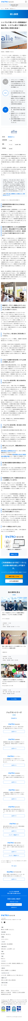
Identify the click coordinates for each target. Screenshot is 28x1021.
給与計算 (10, 148)
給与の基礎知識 (10, 943)
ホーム (2, 8)
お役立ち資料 (3, 943)
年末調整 (6, 929)
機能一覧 (2, 929)
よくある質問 (9, 948)
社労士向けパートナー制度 (6, 963)
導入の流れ (3, 934)
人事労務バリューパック (11, 975)
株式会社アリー (11, 136)
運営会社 (2, 990)
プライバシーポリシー (15, 990)
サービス (10, 144)
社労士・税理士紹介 (12, 979)
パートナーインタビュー (5, 965)
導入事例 (6, 8)
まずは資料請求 (14, 581)
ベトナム (5, 984)
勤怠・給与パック (20, 975)
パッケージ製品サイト (14, 835)
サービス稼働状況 (12, 970)
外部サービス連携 (4, 979)
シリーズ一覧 (3, 975)
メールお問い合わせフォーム (14, 904)
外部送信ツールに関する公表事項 (18, 992)
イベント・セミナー (4, 939)
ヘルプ (13, 948)
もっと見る (14, 699)
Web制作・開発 (18, 144)
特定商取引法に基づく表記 (6, 994)
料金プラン (3, 958)
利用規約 (7, 990)
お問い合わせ (3, 948)
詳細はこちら (14, 554)
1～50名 (10, 140)
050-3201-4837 (14, 5)
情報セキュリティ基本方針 (6, 992)
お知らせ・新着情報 (4, 970)
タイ (2, 984)
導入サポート (8, 934)
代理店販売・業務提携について (17, 963)
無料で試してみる (14, 576)
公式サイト (14, 731)
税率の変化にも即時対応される (8, 451)
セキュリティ (11, 929)
